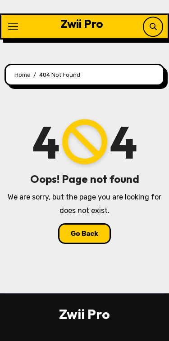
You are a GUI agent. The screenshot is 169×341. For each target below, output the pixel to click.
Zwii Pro (81, 23)
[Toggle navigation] (13, 26)
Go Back (84, 234)
